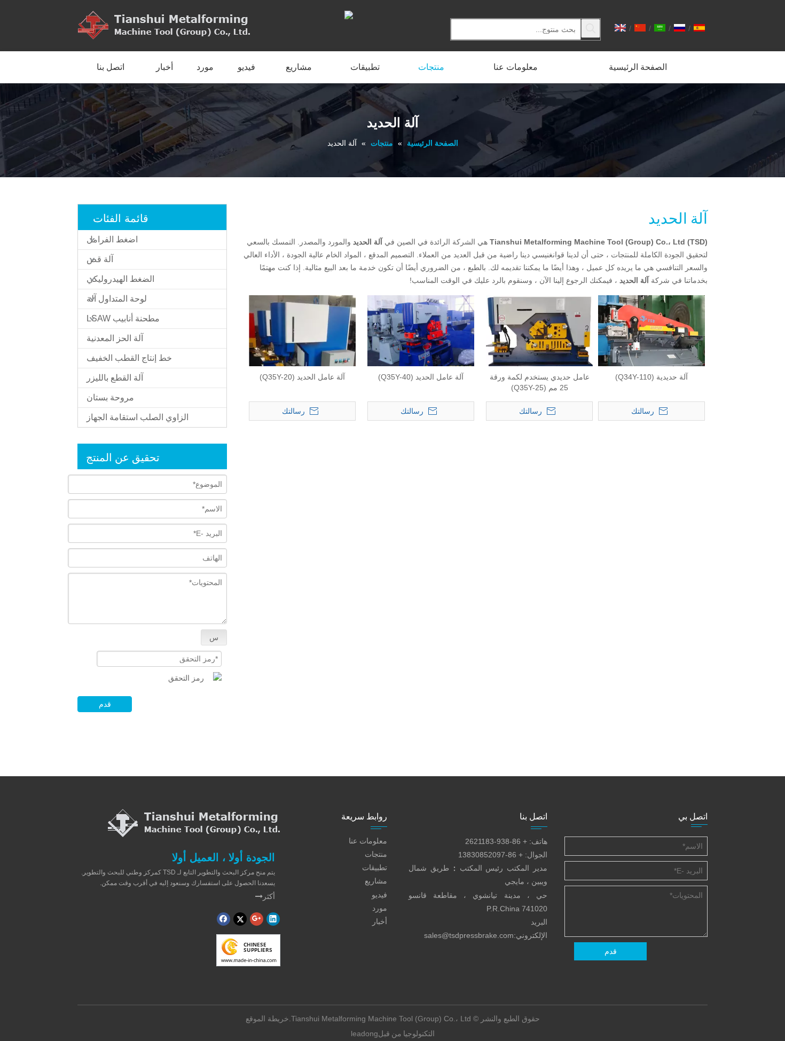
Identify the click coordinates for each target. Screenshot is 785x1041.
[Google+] (256, 919)
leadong (364, 1033)
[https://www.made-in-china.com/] (248, 950)
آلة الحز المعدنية (115, 338)
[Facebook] (223, 919)
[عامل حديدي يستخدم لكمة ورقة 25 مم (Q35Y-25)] (539, 351)
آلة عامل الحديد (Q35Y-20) (302, 377)
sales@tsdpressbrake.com (469, 935)
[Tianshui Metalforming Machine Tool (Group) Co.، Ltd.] (193, 822)
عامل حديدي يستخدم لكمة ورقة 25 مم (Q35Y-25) (540, 382)
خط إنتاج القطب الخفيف (129, 357)
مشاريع (376, 881)
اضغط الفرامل (112, 239)
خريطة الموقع (267, 1018)
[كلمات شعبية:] (590, 28)
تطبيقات (374, 867)
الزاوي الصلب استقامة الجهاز (138, 417)
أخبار (379, 921)
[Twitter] (240, 919)
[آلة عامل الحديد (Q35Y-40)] (420, 334)
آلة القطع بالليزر (115, 377)
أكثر (265, 896)
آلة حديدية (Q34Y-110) (651, 377)
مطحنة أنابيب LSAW (123, 318)
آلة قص (100, 259)
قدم (105, 704)
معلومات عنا (368, 841)
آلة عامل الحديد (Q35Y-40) (421, 377)
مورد (379, 908)
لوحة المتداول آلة (117, 298)
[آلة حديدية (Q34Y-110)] (651, 347)
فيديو (379, 894)
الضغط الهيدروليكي (120, 278)
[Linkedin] (273, 919)
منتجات (376, 854)
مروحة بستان (110, 397)
